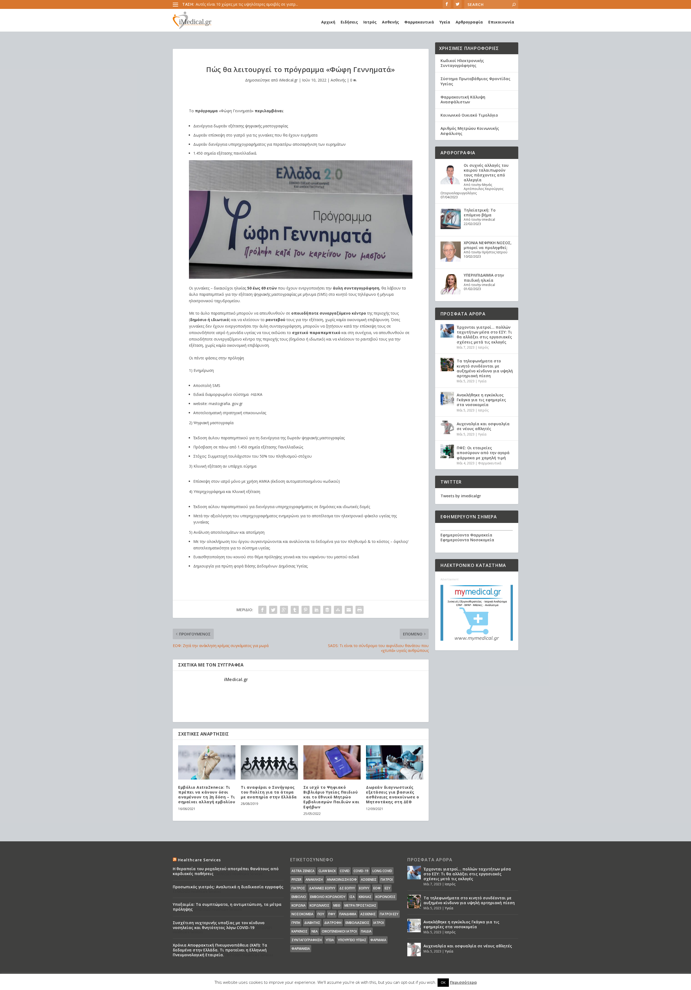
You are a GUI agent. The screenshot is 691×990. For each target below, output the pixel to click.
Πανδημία (347, 914)
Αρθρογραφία (469, 22)
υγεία (330, 940)
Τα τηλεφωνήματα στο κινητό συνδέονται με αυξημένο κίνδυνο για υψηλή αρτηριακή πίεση (485, 368)
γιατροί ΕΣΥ (389, 914)
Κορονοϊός (385, 896)
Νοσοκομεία (302, 914)
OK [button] (443, 982)
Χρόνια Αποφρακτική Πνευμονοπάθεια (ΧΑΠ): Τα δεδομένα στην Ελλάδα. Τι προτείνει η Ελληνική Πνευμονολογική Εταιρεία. (220, 950)
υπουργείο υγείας (352, 940)
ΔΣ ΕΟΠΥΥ (347, 888)
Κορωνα (299, 905)
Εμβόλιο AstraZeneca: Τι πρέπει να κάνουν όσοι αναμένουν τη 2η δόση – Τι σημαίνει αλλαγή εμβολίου (206, 795)
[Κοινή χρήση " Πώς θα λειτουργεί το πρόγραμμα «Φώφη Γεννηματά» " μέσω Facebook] (262, 609)
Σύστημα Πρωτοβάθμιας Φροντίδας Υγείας (475, 81)
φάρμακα (378, 940)
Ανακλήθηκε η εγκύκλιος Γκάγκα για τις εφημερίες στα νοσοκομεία (481, 399)
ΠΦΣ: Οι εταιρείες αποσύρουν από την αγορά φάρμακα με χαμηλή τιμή (483, 452)
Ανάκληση (314, 879)
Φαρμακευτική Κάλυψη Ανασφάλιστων (463, 99)
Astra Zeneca (303, 871)
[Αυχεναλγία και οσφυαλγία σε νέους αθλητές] (447, 427)
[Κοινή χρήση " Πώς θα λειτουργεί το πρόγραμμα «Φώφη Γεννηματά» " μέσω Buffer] (327, 609)
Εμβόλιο (299, 896)
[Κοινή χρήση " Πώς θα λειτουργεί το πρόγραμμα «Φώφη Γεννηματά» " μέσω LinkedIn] (316, 609)
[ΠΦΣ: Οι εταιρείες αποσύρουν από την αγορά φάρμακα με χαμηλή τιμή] (447, 451)
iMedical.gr (288, 80)
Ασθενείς (369, 879)
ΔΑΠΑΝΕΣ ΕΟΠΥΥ (322, 888)
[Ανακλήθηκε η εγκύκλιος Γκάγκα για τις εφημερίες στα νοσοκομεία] (447, 398)
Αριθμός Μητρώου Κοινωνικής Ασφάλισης (470, 131)
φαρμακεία (301, 948)
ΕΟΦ (377, 888)
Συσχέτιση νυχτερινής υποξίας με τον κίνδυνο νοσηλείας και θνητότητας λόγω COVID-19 (219, 925)
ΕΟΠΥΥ (364, 888)
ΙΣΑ (352, 896)
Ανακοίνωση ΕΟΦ (342, 879)
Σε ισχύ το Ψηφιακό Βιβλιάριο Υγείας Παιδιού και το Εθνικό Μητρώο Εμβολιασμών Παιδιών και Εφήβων (331, 797)
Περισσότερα (463, 982)
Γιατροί (387, 879)
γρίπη (296, 922)
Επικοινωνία (501, 22)
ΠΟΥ (320, 914)
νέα (314, 931)
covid (345, 871)
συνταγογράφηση (307, 940)
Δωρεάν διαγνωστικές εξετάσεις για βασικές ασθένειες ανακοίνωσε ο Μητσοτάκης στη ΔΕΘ (392, 795)
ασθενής (368, 914)
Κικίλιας (365, 896)
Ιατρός (370, 22)
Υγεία (444, 22)
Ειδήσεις (349, 22)
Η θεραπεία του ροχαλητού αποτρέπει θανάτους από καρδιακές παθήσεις (226, 871)
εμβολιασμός (357, 922)
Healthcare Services (199, 859)
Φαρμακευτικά (419, 22)
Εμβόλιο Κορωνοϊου (328, 896)
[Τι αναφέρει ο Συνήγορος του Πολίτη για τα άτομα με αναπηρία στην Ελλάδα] (269, 762)
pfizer (297, 879)
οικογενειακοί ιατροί (339, 931)
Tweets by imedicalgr (461, 495)
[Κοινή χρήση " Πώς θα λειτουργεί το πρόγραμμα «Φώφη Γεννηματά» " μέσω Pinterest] (305, 609)
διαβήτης (312, 922)
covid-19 (361, 871)
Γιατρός (298, 888)
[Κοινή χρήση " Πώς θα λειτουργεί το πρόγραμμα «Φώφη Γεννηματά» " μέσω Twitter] (273, 609)
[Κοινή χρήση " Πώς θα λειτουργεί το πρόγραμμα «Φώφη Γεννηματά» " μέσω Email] (348, 609)
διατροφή (332, 922)
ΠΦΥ (331, 914)
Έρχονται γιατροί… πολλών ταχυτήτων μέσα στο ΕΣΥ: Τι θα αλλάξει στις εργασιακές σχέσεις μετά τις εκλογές (484, 335)
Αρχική (328, 22)
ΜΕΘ (336, 905)
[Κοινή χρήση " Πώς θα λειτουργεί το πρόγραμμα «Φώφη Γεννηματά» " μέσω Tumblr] (294, 609)
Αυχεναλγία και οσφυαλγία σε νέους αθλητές (483, 426)
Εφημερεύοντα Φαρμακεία (466, 534)
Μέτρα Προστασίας (360, 905)
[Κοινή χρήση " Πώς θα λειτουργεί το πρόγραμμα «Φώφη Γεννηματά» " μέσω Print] (359, 609)
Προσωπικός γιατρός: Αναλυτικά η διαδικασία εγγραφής (228, 886)
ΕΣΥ (387, 888)
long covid (382, 871)
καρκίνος (299, 931)
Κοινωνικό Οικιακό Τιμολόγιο (469, 115)
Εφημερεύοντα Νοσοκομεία (467, 539)
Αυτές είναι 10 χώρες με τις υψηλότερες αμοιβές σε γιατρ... (247, 4)
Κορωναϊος (319, 905)
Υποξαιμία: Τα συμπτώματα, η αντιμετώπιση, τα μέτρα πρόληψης (227, 907)
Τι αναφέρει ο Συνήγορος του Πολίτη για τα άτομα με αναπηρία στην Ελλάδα (269, 792)
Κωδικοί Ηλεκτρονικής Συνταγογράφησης (462, 63)
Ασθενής (390, 22)
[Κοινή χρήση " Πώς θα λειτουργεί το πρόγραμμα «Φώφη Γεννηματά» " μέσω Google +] (284, 609)
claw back (327, 871)
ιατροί (378, 922)
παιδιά (366, 931)
